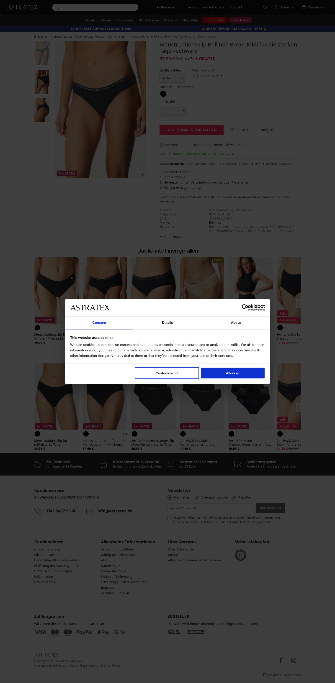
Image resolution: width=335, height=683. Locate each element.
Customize (164, 373)
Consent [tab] (99, 323)
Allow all (233, 373)
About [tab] (236, 323)
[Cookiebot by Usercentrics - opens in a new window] (245, 307)
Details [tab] (167, 323)
